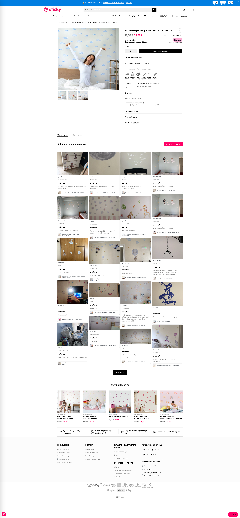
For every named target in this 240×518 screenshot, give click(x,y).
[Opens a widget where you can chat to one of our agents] (233, 514)
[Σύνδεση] (184, 10)
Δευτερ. (230, 5)
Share (147, 64)
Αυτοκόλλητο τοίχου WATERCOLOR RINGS (90, 417)
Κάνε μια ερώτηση (134, 64)
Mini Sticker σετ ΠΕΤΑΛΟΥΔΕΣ (118, 417)
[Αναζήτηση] (154, 10)
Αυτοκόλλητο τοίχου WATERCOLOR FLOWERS (65, 417)
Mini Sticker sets (82, 22)
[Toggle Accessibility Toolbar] (3, 514)
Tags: (126, 87)
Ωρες (215, 5)
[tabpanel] (120, 258)
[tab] (62, 134)
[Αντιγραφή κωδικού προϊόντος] (143, 57)
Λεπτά (223, 5)
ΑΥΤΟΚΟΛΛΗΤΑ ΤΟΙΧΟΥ (116, 3)
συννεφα (148, 87)
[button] (180, 30)
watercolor (141, 87)
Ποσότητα (128, 46)
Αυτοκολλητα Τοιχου (68, 22)
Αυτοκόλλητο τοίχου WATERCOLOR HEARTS (141, 417)
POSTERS (129, 3)
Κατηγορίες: (128, 83)
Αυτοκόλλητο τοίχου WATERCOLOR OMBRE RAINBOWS (171, 417)
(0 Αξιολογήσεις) (177, 35)
